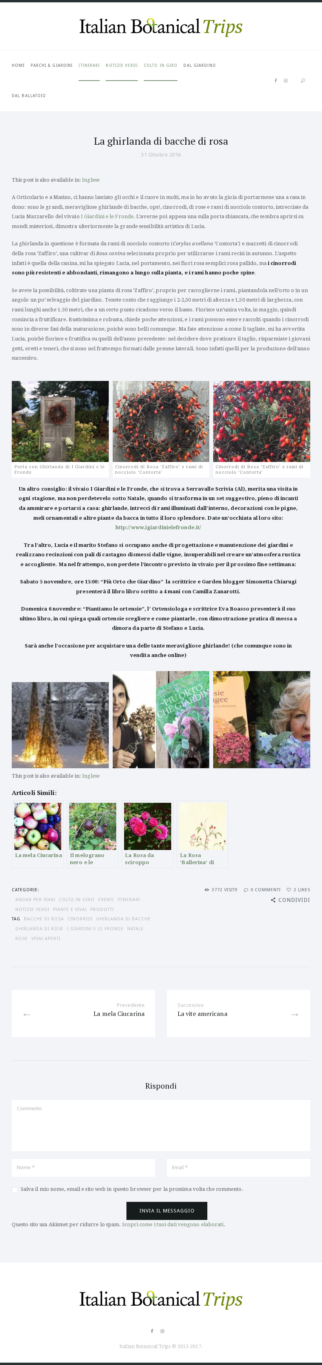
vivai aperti (45, 938)
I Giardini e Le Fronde (95, 928)
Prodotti (102, 909)
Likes (302, 889)
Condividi (294, 900)
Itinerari (89, 65)
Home (18, 65)
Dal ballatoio (29, 96)
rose (21, 938)
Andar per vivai (35, 899)
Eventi (106, 899)
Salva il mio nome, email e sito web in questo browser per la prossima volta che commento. (132, 1189)
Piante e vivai (70, 909)
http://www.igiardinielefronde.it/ (158, 527)
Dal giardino (199, 65)
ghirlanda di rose (39, 928)
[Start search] (302, 80)
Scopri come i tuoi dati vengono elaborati (173, 1224)
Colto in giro (160, 65)
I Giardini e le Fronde (107, 216)
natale (135, 928)
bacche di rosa (44, 919)
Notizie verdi (121, 65)
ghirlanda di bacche (123, 919)
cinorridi (80, 919)
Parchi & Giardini (52, 65)
